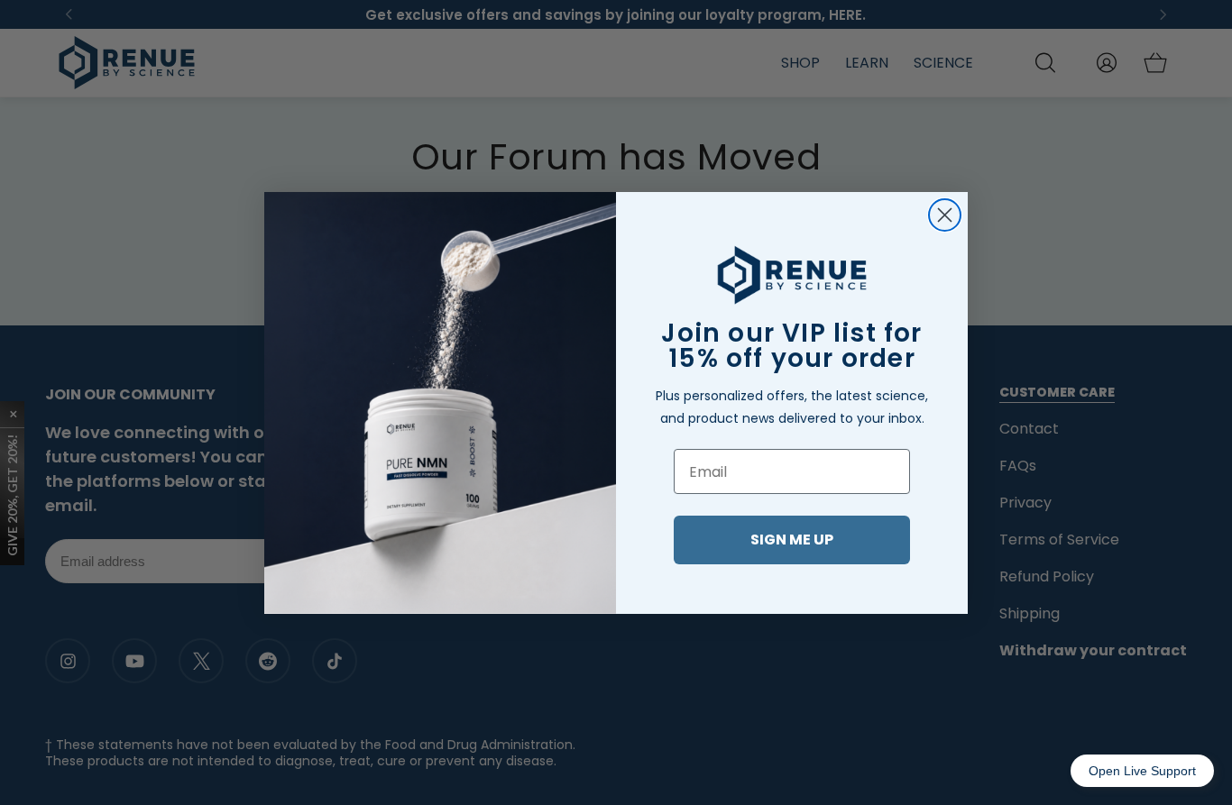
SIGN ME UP (791, 539)
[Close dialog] (945, 215)
